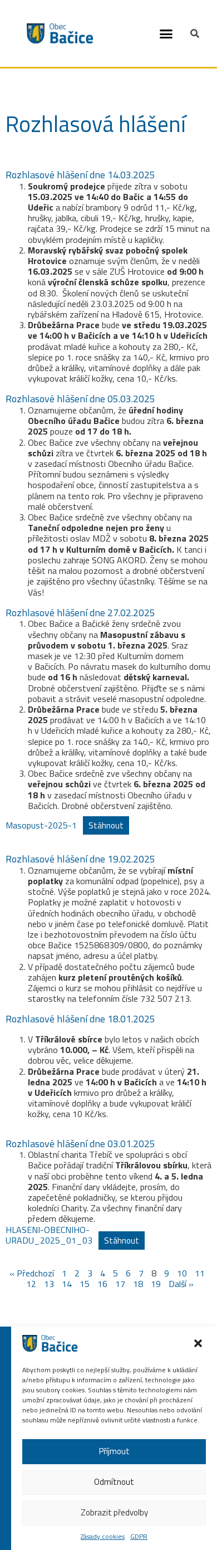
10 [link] (182, 1273)
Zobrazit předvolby (114, 1512)
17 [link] (120, 1283)
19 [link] (156, 1283)
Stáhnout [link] (106, 825)
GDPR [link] (138, 1536)
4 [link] (102, 1273)
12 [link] (31, 1283)
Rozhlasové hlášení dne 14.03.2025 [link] (80, 174)
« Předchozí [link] (31, 1273)
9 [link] (166, 1273)
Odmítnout (114, 1481)
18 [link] (138, 1283)
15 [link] (85, 1283)
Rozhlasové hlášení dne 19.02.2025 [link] (80, 858)
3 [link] (89, 1273)
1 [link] (64, 1273)
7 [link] (141, 1273)
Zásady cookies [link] (103, 1536)
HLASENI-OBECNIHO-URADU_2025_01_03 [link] (49, 1235)
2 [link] (77, 1273)
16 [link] (102, 1283)
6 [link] (128, 1273)
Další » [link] (181, 1283)
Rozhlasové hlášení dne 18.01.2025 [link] (80, 1018)
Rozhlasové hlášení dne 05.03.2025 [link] (80, 398)
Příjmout (114, 1451)
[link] (50, 1348)
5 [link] (115, 1273)
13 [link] (49, 1283)
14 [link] (67, 1283)
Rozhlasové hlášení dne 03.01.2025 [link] (80, 1143)
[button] (166, 33)
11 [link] (200, 1273)
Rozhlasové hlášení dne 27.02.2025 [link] (80, 612)
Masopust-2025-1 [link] (41, 825)
